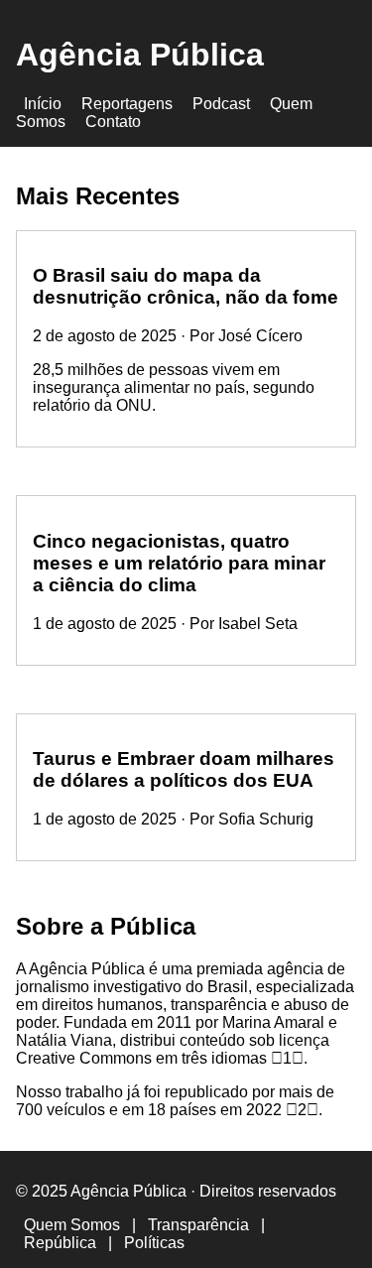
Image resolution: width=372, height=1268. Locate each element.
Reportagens (127, 103)
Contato (113, 121)
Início (43, 103)
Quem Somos (72, 1224)
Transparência (198, 1224)
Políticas (154, 1242)
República (60, 1242)
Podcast (221, 103)
